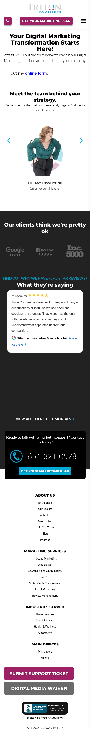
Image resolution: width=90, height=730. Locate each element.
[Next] (81, 141)
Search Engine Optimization (45, 571)
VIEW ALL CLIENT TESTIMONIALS (43, 419)
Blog (45, 533)
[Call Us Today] (8, 21)
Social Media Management (45, 583)
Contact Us (45, 515)
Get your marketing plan (45, 471)
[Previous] (8, 141)
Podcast (45, 539)
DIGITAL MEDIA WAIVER (39, 688)
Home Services (45, 614)
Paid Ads (45, 577)
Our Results (45, 508)
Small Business (45, 620)
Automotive (45, 632)
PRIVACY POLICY (52, 728)
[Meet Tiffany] (45, 145)
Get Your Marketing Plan (46, 21)
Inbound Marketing (45, 558)
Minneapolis (45, 651)
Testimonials (45, 502)
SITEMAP (33, 728)
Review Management (45, 595)
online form (36, 73)
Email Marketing (45, 589)
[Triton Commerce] (44, 12)
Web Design (45, 564)
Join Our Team (45, 527)
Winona (45, 657)
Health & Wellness (45, 626)
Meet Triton (45, 521)
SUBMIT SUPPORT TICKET (39, 673)
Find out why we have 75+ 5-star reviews (44, 278)
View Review (45, 395)
